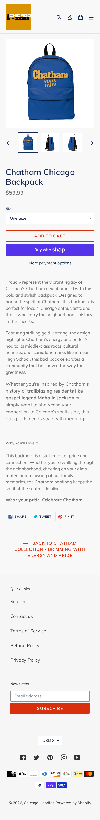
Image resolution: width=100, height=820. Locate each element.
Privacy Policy (25, 660)
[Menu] (91, 17)
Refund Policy (24, 645)
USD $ (48, 740)
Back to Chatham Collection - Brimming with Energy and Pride (49, 549)
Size (10, 208)
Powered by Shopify (73, 802)
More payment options (50, 262)
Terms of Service (28, 631)
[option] (28, 142)
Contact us (21, 616)
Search (17, 601)
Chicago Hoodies (39, 802)
